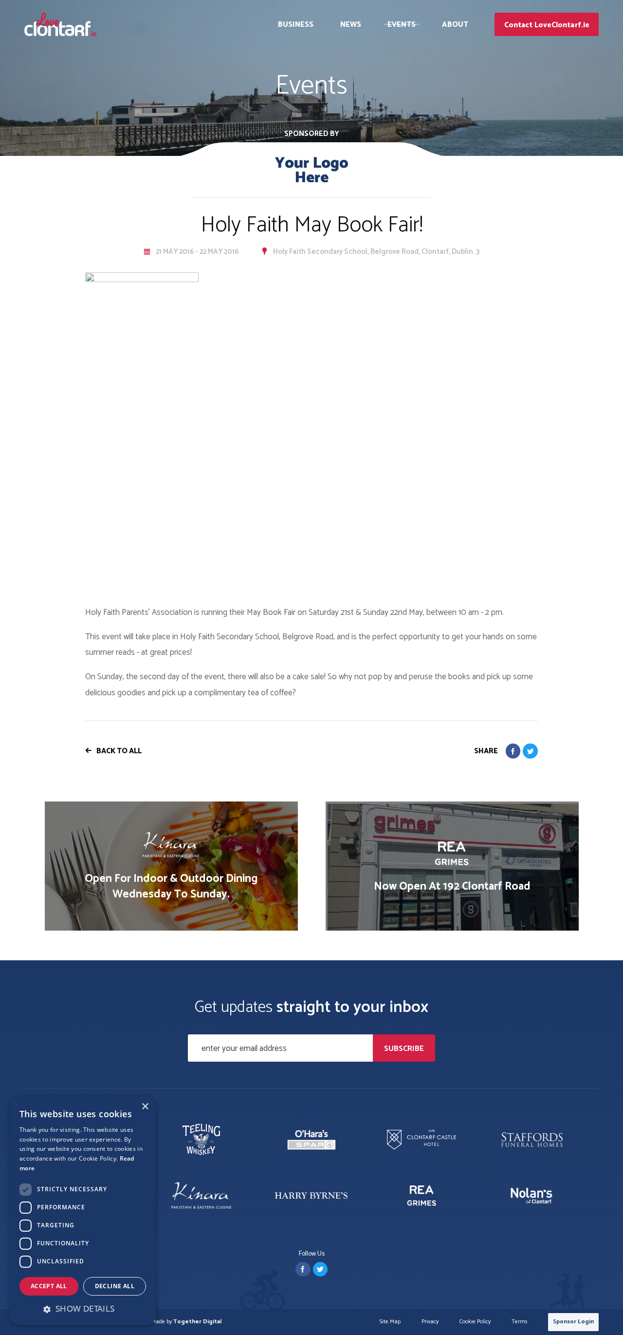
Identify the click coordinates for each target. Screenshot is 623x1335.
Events (401, 24)
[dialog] (83, 1210)
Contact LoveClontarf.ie (546, 25)
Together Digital (197, 1321)
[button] (82, 1309)
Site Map (390, 1322)
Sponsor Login (573, 1321)
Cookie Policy (475, 1322)
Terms (520, 1322)
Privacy (430, 1322)
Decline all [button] (114, 1286)
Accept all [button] (49, 1286)
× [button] (144, 1106)
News (350, 24)
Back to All (119, 751)
